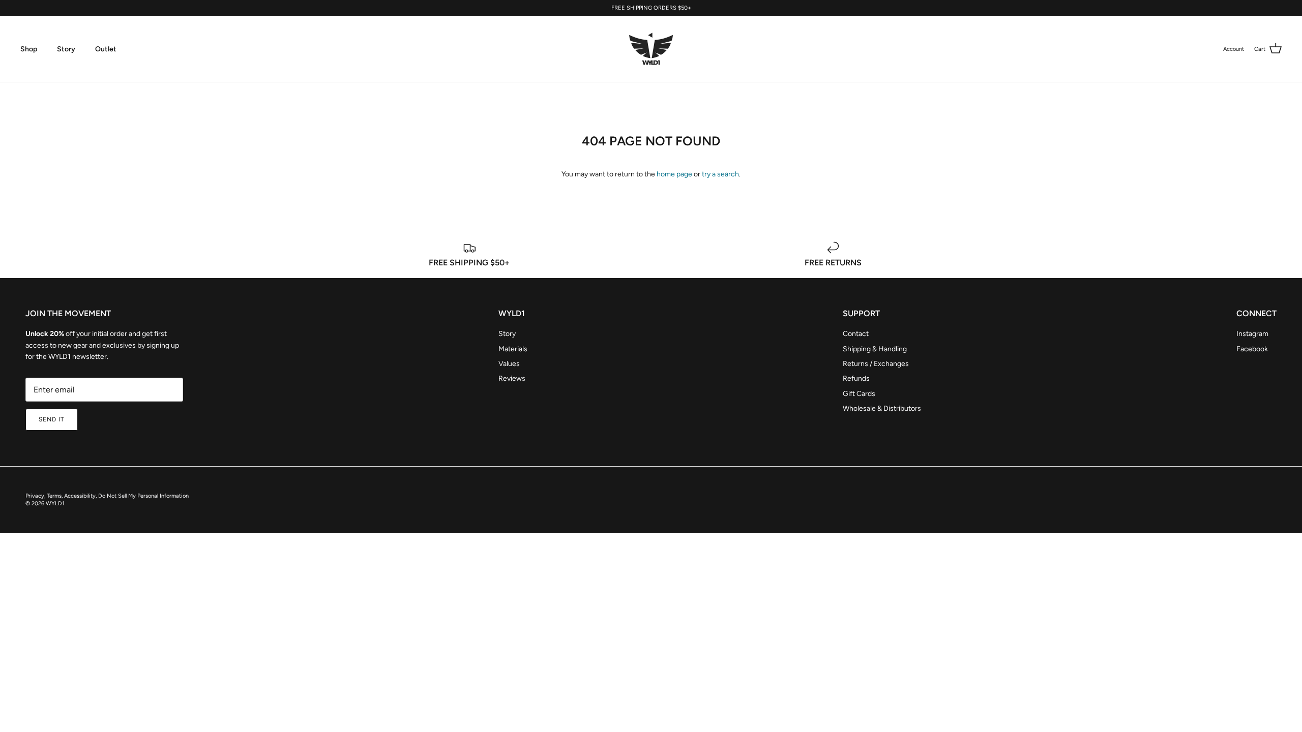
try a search (720, 174)
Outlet (105, 49)
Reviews (511, 378)
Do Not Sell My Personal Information (143, 496)
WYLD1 (55, 503)
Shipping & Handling (875, 349)
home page (674, 174)
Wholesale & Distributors (882, 408)
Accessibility (80, 496)
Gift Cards (859, 393)
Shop (28, 49)
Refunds (856, 378)
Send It (52, 419)
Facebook (1252, 349)
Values (509, 363)
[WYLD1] (651, 49)
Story (66, 49)
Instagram (1252, 333)
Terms (54, 496)
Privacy (34, 496)
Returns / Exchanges (876, 363)
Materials (512, 349)
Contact (856, 333)
